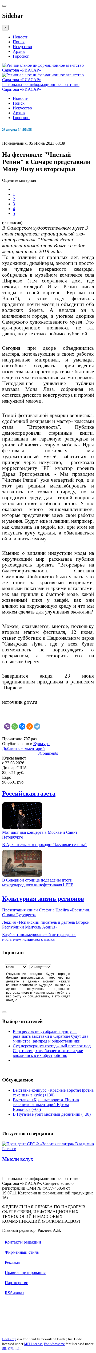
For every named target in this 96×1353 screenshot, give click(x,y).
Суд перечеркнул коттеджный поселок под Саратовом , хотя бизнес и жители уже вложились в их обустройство (52, 1051)
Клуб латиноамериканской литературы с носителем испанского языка (39, 937)
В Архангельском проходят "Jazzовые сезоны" (44, 844)
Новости (21, 37)
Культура (41, 743)
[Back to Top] (4, 1012)
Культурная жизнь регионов (43, 898)
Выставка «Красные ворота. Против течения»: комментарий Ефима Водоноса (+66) (46, 1105)
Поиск (19, 42)
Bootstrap (9, 1339)
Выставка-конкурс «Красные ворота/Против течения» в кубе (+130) (53, 1092)
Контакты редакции (23, 1242)
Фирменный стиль (22, 1252)
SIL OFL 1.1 (11, 1349)
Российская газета (28, 793)
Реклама (12, 1262)
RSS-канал (14, 1293)
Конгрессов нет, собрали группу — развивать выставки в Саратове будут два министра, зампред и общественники (50, 1036)
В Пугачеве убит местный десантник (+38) (52, 1114)
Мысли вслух (17, 1159)
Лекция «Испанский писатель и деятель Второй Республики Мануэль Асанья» (46, 924)
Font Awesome (54, 1344)
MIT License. (33, 1344)
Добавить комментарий (23, 748)
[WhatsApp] (14, 726)
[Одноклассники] (29, 726)
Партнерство (16, 1282)
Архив (19, 51)
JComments (48, 753)
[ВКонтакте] (22, 726)
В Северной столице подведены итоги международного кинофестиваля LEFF (37, 882)
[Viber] (7, 726)
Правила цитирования (25, 1272)
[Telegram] (37, 726)
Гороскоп (21, 56)
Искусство (22, 46)
